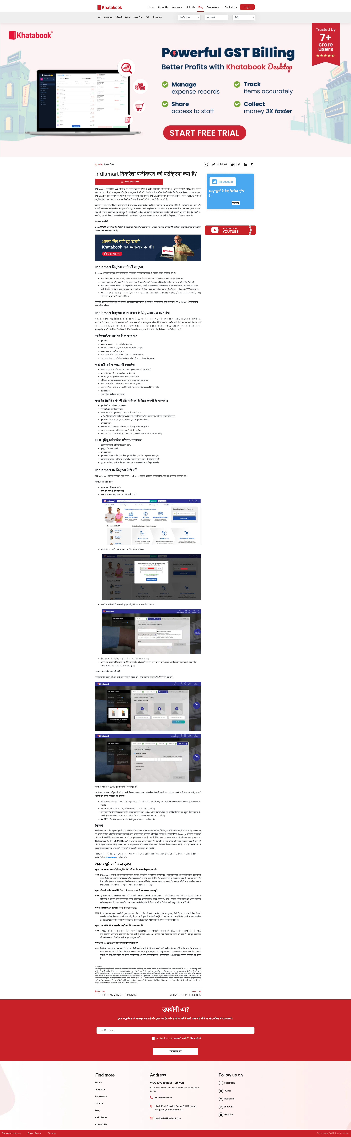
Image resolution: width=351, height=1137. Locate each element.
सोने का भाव (108, 17)
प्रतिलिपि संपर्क (219, 164)
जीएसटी (119, 17)
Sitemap (52, 1133)
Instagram (228, 1098)
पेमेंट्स (127, 17)
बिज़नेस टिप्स (185, 17)
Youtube (228, 1114)
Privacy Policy (34, 1133)
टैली (147, 17)
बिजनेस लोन (157, 17)
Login (247, 7)
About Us (163, 7)
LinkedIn (228, 1106)
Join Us (191, 7)
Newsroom (177, 7)
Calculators (213, 7)
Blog (200, 7)
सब (99, 17)
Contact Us (231, 7)
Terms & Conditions (11, 1133)
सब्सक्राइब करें (176, 1051)
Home (151, 7)
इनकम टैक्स (138, 17)
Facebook (229, 1082)
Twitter (227, 1090)
